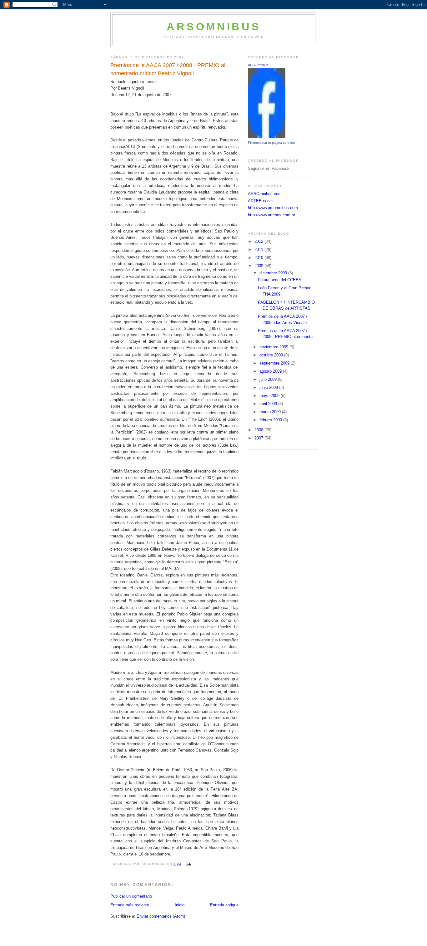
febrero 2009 (271, 420)
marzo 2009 (270, 411)
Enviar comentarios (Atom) (161, 916)
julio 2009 (268, 379)
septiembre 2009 (275, 363)
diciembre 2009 (273, 273)
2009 (259, 265)
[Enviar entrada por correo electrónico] (188, 863)
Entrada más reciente (129, 905)
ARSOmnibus (258, 65)
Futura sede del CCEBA (279, 279)
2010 (259, 257)
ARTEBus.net (260, 201)
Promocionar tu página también (271, 143)
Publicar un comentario (131, 896)
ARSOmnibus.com (265, 193)
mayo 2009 (270, 395)
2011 (259, 249)
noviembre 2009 (274, 347)
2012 (259, 241)
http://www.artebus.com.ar (271, 215)
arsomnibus (214, 26)
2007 (259, 438)
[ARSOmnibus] (266, 136)
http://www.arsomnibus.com (273, 207)
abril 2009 (268, 403)
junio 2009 (269, 387)
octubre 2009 (271, 355)
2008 (259, 430)
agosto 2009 (271, 371)
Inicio (179, 905)
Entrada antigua (224, 905)
